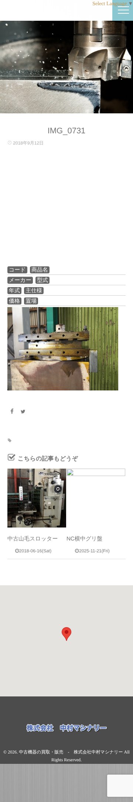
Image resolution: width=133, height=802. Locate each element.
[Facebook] (11, 411)
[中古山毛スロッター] (36, 498)
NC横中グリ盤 (84, 539)
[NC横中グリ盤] (95, 498)
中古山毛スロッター (32, 539)
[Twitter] (23, 411)
